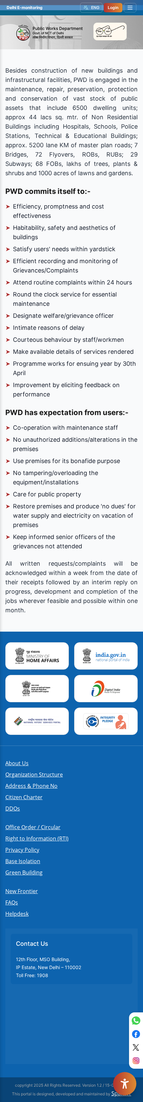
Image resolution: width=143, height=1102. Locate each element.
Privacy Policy (22, 849)
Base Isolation (22, 861)
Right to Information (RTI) (37, 838)
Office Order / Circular (33, 827)
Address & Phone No (31, 786)
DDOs (12, 808)
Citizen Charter (24, 797)
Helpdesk (17, 913)
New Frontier (21, 891)
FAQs (11, 902)
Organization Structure (34, 774)
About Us (17, 763)
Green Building (24, 872)
